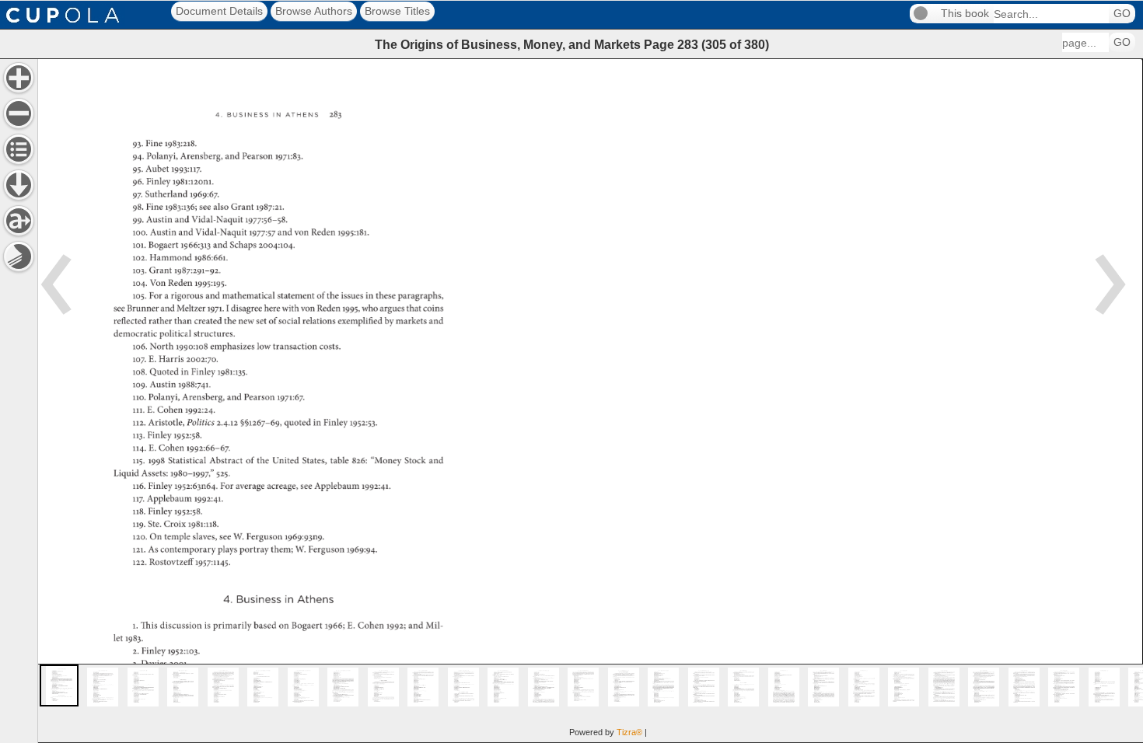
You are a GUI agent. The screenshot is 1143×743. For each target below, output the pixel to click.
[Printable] (18, 256)
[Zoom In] (18, 77)
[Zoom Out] (18, 113)
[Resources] (18, 185)
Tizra (629, 732)
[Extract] (18, 220)
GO (1122, 13)
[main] (590, 400)
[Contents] (18, 149)
